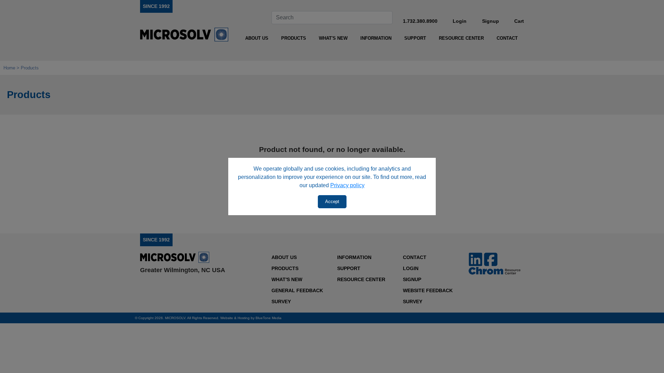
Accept (332, 201)
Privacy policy (347, 185)
